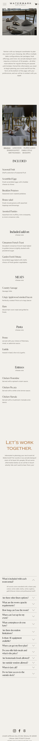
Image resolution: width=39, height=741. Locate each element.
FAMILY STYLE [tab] (27, 150)
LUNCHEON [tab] (17, 148)
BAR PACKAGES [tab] (14, 153)
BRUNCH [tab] (7, 148)
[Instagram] (14, 730)
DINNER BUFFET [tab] (13, 150)
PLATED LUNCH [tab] (29, 148)
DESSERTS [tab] (26, 153)
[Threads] (24, 730)
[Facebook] (19, 730)
